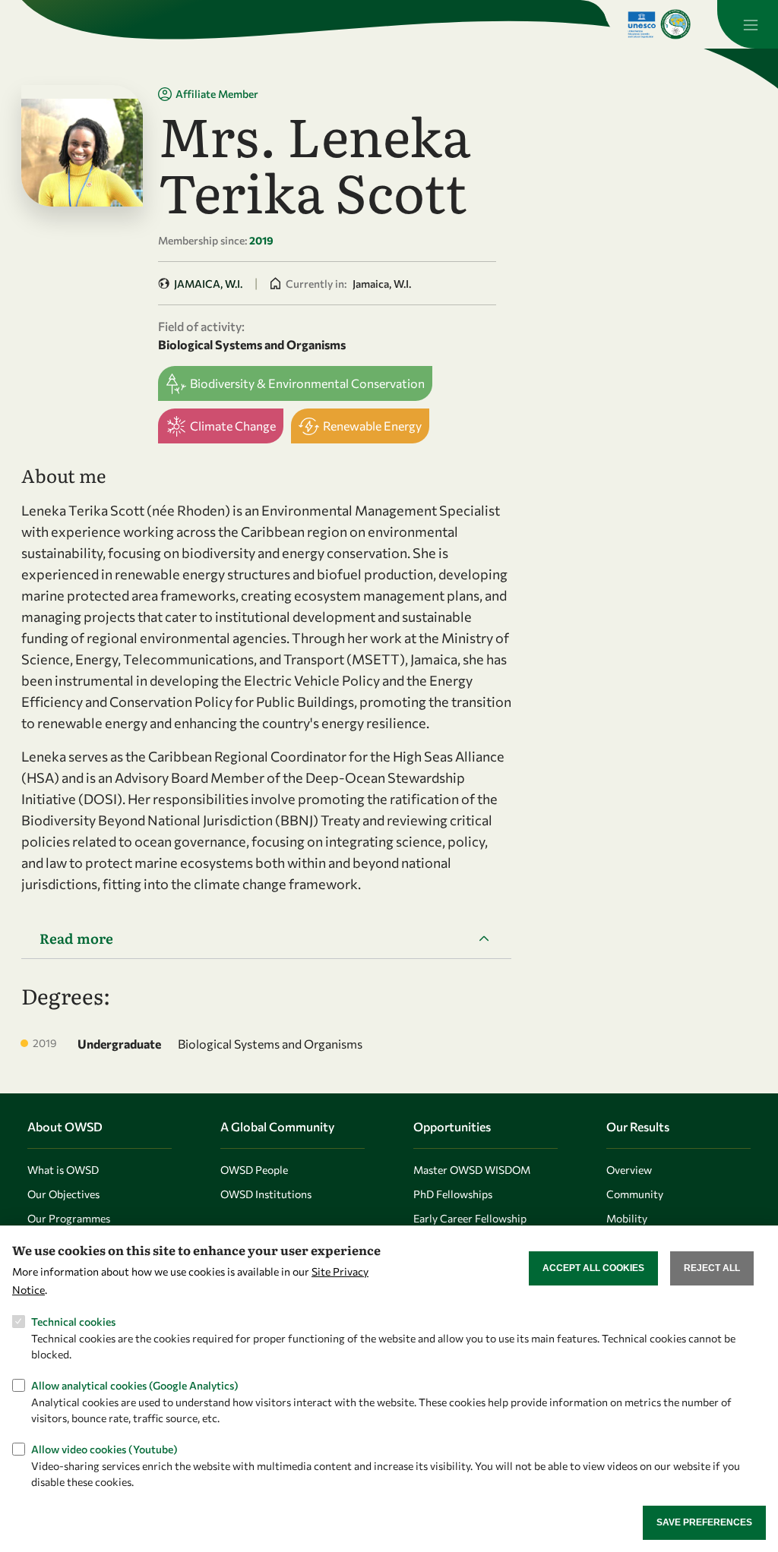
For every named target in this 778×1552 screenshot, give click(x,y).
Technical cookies (73, 1321)
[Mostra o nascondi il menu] (747, 24)
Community (634, 1194)
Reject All (712, 1268)
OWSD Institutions (266, 1194)
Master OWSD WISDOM (471, 1169)
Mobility (626, 1218)
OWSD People (254, 1169)
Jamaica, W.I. (208, 283)
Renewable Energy (372, 425)
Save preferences (704, 1522)
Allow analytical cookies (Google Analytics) (135, 1385)
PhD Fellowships (452, 1194)
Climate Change (233, 425)
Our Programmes (68, 1218)
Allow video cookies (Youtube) (104, 1449)
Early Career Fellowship (470, 1218)
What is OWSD (63, 1169)
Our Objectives (63, 1194)
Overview (629, 1169)
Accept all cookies (593, 1268)
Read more (76, 938)
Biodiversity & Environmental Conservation (307, 383)
